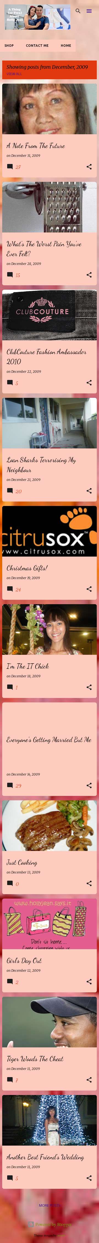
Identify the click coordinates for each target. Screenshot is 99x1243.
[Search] (78, 11)
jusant (61, 1235)
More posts (49, 1206)
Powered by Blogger (52, 1224)
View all (14, 74)
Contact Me (37, 45)
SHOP (9, 45)
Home (66, 45)
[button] (89, 167)
